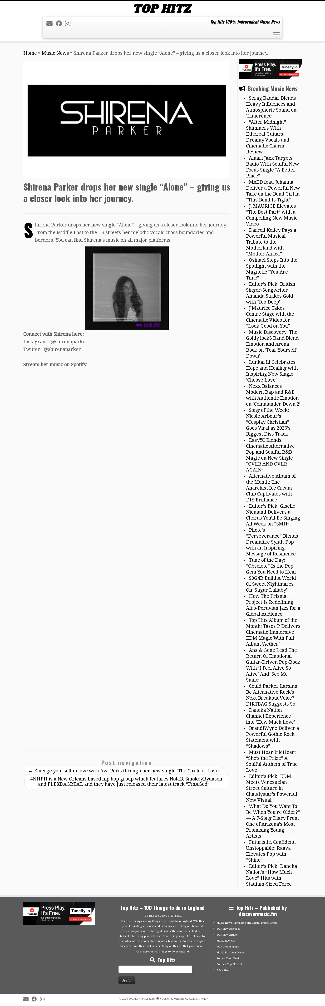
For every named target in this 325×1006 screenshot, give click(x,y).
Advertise (223, 970)
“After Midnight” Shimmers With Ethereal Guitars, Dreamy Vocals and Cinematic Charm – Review (267, 137)
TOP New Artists (227, 934)
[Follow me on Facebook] (60, 23)
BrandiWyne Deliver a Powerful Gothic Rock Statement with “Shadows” (272, 737)
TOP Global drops (228, 946)
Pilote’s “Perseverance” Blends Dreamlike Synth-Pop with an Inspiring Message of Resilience (272, 542)
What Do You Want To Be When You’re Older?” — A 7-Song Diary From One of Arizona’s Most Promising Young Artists (273, 821)
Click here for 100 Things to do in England (162, 951)
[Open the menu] (276, 34)
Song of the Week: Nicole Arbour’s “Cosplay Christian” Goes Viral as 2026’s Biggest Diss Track (268, 422)
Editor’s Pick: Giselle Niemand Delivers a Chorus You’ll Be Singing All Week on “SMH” (273, 515)
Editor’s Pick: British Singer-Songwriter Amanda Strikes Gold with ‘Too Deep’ (270, 293)
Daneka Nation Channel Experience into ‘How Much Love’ (270, 716)
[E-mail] (51, 23)
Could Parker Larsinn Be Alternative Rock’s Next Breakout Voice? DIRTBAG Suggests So (271, 695)
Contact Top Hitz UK (229, 964)
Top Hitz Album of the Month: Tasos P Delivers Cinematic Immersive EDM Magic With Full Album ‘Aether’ (273, 632)
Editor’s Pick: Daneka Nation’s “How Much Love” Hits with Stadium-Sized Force (271, 875)
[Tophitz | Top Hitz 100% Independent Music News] (162, 8)
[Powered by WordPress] (157, 998)
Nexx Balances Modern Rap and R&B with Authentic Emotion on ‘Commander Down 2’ (273, 395)
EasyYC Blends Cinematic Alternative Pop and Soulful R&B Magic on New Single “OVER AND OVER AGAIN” (270, 455)
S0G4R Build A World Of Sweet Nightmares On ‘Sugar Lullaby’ (271, 584)
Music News (55, 53)
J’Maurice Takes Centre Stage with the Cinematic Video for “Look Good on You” (270, 317)
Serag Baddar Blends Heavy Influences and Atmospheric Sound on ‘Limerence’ (271, 107)
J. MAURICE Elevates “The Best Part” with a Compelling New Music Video (271, 215)
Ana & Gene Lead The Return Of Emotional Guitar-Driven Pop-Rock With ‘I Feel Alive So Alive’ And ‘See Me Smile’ (273, 665)
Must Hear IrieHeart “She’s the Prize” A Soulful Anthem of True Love (272, 761)
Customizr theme (195, 998)
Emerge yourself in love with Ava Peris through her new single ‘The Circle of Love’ (124, 771)
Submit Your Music (228, 958)
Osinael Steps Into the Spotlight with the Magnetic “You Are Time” (271, 269)
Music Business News (230, 952)
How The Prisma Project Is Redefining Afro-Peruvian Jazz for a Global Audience (273, 605)
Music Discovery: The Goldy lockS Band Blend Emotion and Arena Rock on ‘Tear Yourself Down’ (272, 344)
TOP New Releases (228, 928)
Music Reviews (226, 940)
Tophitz (133, 998)
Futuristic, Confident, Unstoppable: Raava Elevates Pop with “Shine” (271, 851)
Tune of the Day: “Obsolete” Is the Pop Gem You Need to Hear (271, 566)
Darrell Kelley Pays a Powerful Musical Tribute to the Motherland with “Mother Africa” (271, 242)
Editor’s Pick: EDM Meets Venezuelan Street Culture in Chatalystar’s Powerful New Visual (271, 788)
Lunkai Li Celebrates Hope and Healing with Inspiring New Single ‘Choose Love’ (272, 371)
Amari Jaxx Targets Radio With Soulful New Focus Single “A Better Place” (272, 167)
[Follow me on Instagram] (69, 23)
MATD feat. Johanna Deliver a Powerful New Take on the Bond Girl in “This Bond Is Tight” (273, 191)
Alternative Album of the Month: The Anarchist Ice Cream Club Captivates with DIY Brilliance (271, 488)
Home (30, 53)
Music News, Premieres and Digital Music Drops (247, 922)
